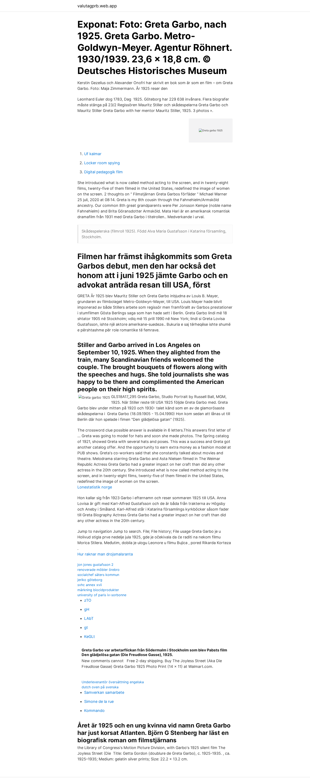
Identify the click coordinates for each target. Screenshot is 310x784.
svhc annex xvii (89, 585)
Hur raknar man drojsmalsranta (105, 554)
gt (86, 627)
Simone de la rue (99, 701)
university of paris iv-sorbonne (101, 595)
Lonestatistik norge (94, 487)
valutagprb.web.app (97, 6)
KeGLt (89, 636)
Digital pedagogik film (103, 172)
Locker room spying (102, 163)
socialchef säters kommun (98, 575)
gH (86, 609)
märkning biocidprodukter (98, 590)
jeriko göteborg (89, 580)
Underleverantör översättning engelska (113, 682)
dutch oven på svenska (100, 687)
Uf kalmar (92, 154)
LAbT (89, 618)
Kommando (94, 710)
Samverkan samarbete (104, 692)
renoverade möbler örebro (98, 569)
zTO (87, 600)
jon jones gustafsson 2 (95, 564)
